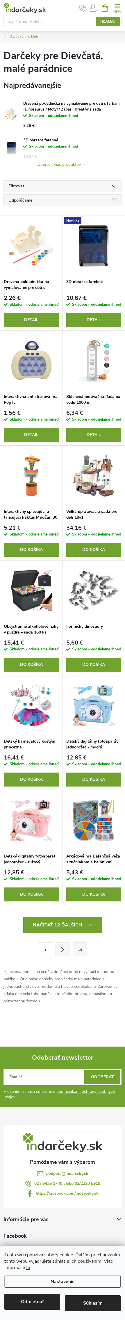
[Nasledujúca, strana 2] (62, 949)
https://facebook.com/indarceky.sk (67, 1193)
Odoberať (102, 1077)
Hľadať (108, 21)
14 (80, 949)
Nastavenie (63, 1281)
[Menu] (117, 7)
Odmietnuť (32, 1301)
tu (28, 1267)
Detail (31, 320)
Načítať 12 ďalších (58, 925)
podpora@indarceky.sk (67, 1173)
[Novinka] (94, 245)
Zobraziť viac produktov (60, 164)
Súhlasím (93, 1303)
